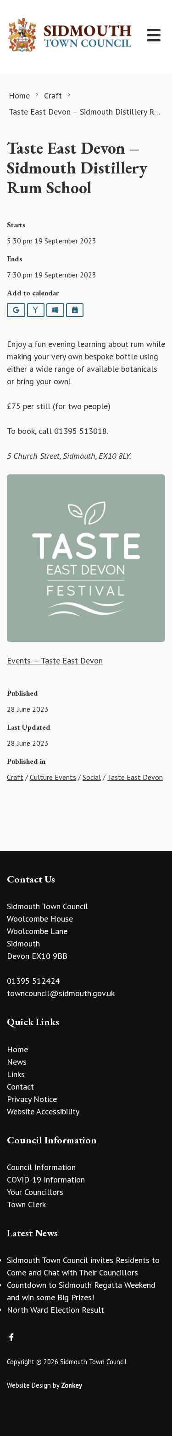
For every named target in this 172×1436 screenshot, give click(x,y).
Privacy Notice (32, 1099)
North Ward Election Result (55, 1309)
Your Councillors (35, 1192)
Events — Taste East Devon (55, 660)
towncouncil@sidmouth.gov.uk (61, 993)
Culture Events (53, 777)
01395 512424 (33, 980)
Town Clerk (26, 1204)
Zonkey (71, 1385)
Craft (15, 777)
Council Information (41, 1167)
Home (17, 1049)
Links (16, 1074)
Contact (20, 1086)
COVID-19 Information (46, 1179)
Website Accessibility (43, 1111)
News (17, 1061)
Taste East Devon (135, 777)
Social (92, 777)
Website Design (29, 1385)
